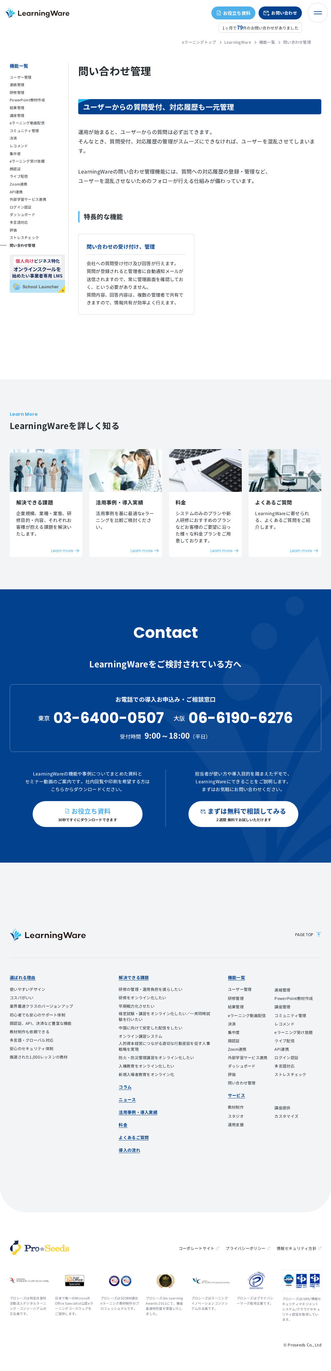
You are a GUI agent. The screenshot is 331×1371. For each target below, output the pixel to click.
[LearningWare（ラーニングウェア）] (48, 934)
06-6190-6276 (240, 718)
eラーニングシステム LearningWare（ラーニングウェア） (37, 12)
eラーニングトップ (199, 42)
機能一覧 (267, 42)
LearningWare (237, 42)
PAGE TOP (304, 934)
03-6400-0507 (108, 718)
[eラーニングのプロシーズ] (39, 1248)
